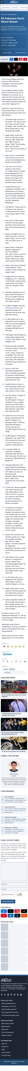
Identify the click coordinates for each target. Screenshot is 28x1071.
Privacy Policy (5, 1052)
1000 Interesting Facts (8, 1003)
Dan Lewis (14, 774)
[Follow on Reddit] (24, 915)
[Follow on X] (16, 59)
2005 (9, 339)
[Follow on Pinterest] (25, 59)
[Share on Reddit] (20, 661)
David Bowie (17, 166)
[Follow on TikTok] (24, 911)
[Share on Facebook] (3, 661)
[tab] (6, 669)
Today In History (6, 1035)
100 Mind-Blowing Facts (8, 1009)
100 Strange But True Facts (9, 1012)
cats (6, 389)
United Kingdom (7, 654)
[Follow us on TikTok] (14, 994)
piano (10, 198)
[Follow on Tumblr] (17, 915)
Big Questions (5, 1026)
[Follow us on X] (5, 994)
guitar (12, 155)
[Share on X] (7, 661)
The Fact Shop (5, 1055)
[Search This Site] (26, 2)
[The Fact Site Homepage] (14, 2)
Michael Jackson (13, 308)
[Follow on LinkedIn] (11, 915)
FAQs (3, 1049)
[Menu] (2, 2)
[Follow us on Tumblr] (17, 994)
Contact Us (4, 1046)
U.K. (14, 279)
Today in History (6, 7)
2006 (9, 487)
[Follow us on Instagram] (8, 994)
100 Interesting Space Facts (10, 1015)
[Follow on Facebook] (11, 59)
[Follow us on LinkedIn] (21, 994)
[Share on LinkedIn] (24, 661)
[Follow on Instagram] (20, 59)
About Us (4, 1043)
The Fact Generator (7, 1032)
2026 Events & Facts (7, 1023)
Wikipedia (7, 672)
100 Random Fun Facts (8, 1006)
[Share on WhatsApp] (11, 661)
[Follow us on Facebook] (1, 994)
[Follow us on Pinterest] (11, 994)
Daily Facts (15, 7)
